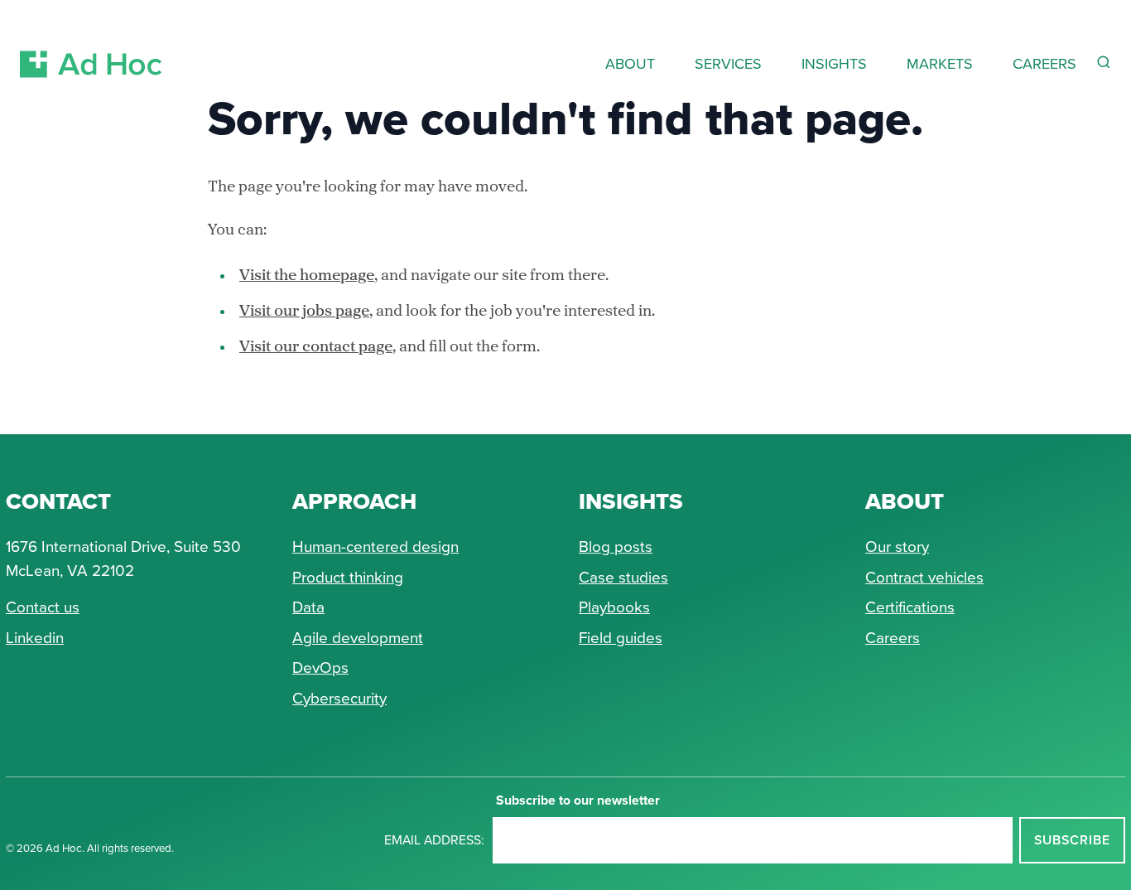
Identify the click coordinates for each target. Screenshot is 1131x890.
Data (308, 607)
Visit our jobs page (304, 312)
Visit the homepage (306, 276)
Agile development (357, 638)
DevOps (320, 667)
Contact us (42, 607)
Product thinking (347, 577)
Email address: (434, 839)
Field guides (620, 638)
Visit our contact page (315, 348)
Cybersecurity (339, 698)
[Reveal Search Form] (1103, 62)
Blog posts (615, 546)
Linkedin (35, 638)
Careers (892, 638)
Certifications (910, 607)
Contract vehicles (924, 577)
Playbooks (614, 607)
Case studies (623, 577)
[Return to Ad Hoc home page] (91, 44)
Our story (897, 546)
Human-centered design (375, 546)
